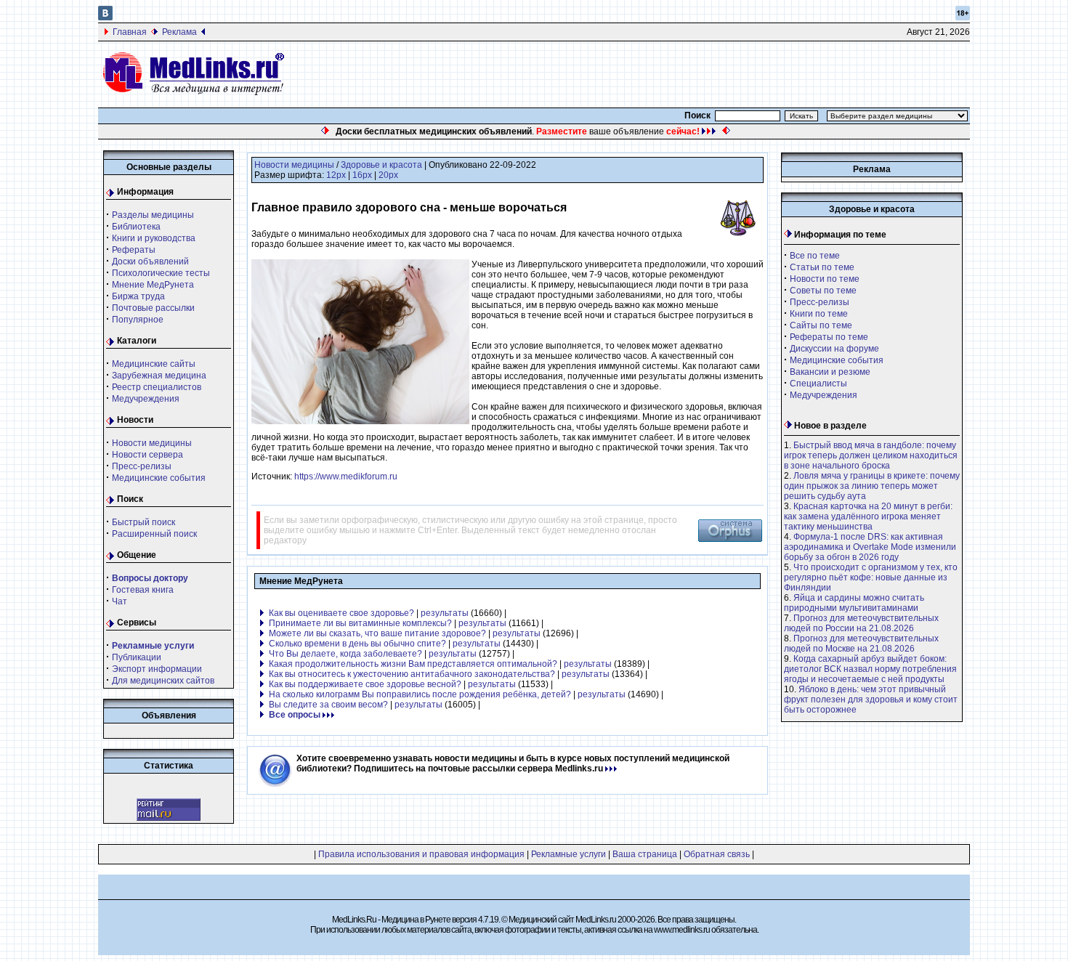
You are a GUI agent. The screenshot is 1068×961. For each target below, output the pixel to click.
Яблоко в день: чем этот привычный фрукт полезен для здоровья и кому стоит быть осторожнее (871, 699)
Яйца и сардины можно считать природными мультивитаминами (854, 603)
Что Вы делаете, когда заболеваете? (345, 654)
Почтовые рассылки (153, 308)
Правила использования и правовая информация (421, 854)
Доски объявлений (150, 261)
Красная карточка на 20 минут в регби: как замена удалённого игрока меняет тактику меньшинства (868, 516)
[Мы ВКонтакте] (105, 17)
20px (388, 175)
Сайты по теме (821, 325)
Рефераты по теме (829, 337)
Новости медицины (152, 443)
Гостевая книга (143, 590)
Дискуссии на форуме (834, 349)
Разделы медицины (153, 215)
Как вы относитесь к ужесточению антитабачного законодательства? (412, 674)
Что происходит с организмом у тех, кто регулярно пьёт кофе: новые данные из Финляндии (871, 577)
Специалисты (818, 383)
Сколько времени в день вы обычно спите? (357, 643)
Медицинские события (159, 478)
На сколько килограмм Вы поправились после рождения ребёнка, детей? (420, 694)
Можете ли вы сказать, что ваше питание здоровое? (377, 633)
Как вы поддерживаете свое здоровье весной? (365, 684)
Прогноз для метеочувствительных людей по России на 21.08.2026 (861, 623)
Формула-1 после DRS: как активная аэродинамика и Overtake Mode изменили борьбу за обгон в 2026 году (870, 547)
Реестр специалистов (156, 387)
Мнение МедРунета (153, 285)
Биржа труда (138, 296)
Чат (119, 601)
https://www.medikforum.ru (345, 476)
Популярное (137, 320)
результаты (445, 613)
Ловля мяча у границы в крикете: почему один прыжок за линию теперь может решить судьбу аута (872, 486)
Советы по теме (823, 290)
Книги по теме (819, 314)
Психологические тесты (161, 273)
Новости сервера (147, 455)
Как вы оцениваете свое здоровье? (341, 613)
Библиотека (136, 227)
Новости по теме (824, 279)
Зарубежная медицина (159, 375)
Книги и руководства (153, 238)
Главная (130, 32)
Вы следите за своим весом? (328, 705)
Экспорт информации (157, 669)
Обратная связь (717, 854)
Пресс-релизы (141, 466)
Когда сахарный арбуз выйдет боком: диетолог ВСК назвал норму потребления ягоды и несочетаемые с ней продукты (870, 669)
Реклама (179, 32)
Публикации (136, 657)
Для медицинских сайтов (163, 681)
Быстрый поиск (143, 522)
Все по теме (815, 256)
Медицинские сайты (153, 364)
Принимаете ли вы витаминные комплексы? (360, 623)
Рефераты (133, 250)
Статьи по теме (822, 267)
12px (336, 175)
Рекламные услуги (568, 854)
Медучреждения (145, 399)
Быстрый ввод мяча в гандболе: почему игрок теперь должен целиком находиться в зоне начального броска (871, 455)
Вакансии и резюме (830, 372)
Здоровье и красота (381, 165)
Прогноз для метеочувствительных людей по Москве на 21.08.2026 (861, 643)
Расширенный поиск (154, 534)
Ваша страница (644, 854)
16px (362, 175)
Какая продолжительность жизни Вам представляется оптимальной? (413, 664)
